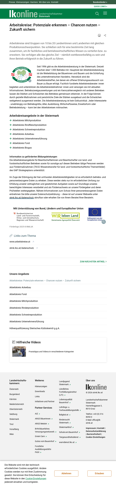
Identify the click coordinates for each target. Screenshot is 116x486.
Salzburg (13, 414)
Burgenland (14, 394)
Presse (12, 2)
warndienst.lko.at (67, 442)
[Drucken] (99, 35)
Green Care (40, 436)
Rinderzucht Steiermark (64, 421)
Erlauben (99, 473)
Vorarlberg (14, 429)
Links (37, 396)
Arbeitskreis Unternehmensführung (26, 321)
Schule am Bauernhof (68, 432)
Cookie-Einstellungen (95, 437)
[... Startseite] (35, 13)
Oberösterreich (15, 409)
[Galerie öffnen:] (21, 75)
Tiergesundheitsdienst (69, 437)
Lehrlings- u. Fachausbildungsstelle (69, 408)
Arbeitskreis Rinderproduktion (24, 308)
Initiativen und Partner (44, 401)
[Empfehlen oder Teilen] (105, 35)
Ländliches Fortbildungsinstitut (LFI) (68, 392)
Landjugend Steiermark (64, 383)
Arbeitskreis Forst (18, 294)
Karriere (34, 2)
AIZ (36, 414)
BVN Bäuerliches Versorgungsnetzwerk (44, 430)
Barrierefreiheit (94, 434)
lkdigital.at (63, 415)
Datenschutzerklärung (96, 431)
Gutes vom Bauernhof (44, 441)
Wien (11, 434)
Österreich (14, 389)
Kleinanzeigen (22, 2)
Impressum (91, 428)
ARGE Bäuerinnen (43, 419)
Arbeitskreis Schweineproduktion (25, 314)
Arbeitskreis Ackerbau (20, 287)
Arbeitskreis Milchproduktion (23, 301)
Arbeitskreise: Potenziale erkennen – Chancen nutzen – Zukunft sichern (45, 280)
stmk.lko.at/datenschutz (21, 197)
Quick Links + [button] (100, 6)
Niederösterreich (16, 404)
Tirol (11, 424)
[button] (105, 13)
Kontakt (54, 2)
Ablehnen (66, 473)
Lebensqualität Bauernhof (65, 401)
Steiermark (14, 419)
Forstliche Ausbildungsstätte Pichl (43, 449)
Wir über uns (44, 2)
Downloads (40, 391)
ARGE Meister (41, 423)
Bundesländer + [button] (100, 2)
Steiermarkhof (65, 427)
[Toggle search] (97, 13)
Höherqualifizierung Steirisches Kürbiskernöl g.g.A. (34, 328)
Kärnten (13, 399)
